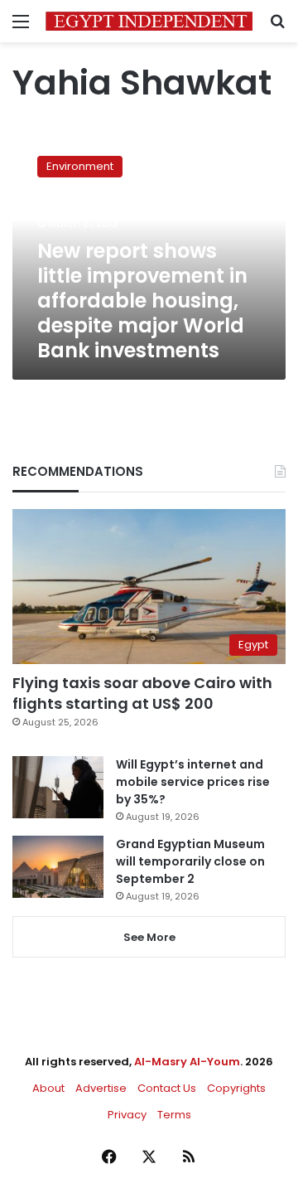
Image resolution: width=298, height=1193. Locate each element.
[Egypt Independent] (149, 21)
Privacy (127, 1115)
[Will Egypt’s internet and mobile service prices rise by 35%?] (57, 787)
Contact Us (166, 1088)
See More (149, 937)
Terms (174, 1115)
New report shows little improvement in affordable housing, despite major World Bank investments (142, 300)
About (48, 1088)
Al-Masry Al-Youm (187, 1061)
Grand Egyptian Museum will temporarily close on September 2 (190, 861)
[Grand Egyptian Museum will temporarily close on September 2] (57, 867)
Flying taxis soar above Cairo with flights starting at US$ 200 (142, 693)
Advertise (101, 1088)
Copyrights (236, 1088)
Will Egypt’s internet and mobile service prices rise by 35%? (193, 781)
